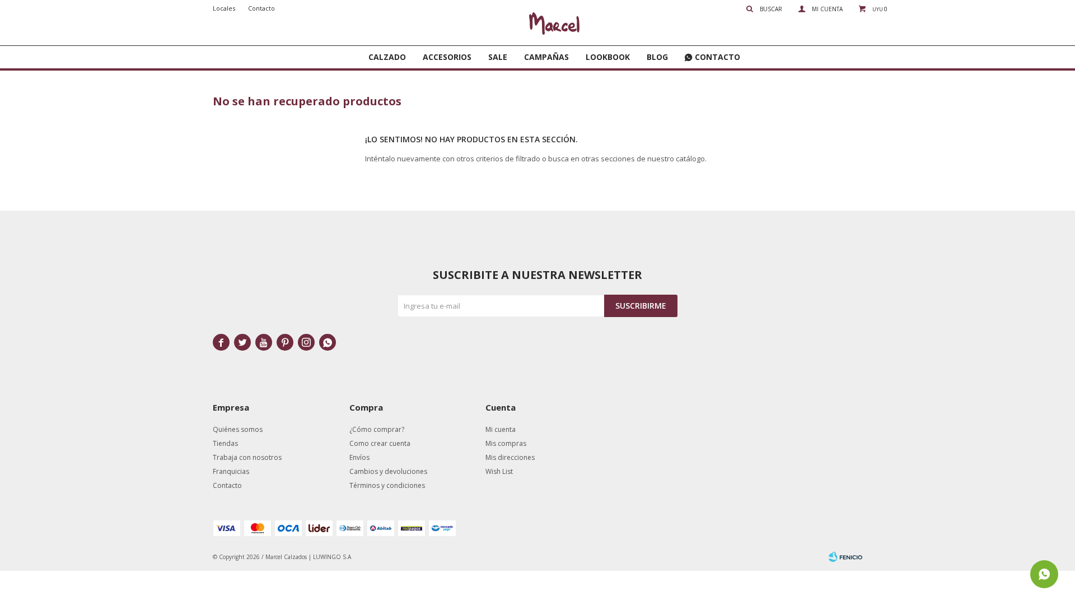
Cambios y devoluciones (388, 471)
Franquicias (231, 471)
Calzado (387, 57)
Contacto (717, 57)
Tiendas (225, 443)
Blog (657, 57)
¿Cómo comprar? (376, 429)
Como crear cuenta (379, 443)
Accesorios (447, 57)
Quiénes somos (238, 429)
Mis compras (505, 443)
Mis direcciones (510, 457)
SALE (497, 57)
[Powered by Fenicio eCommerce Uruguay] (845, 556)
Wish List (499, 471)
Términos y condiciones (387, 485)
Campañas (546, 57)
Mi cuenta (500, 429)
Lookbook (608, 57)
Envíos (359, 457)
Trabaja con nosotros (247, 457)
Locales (224, 8)
